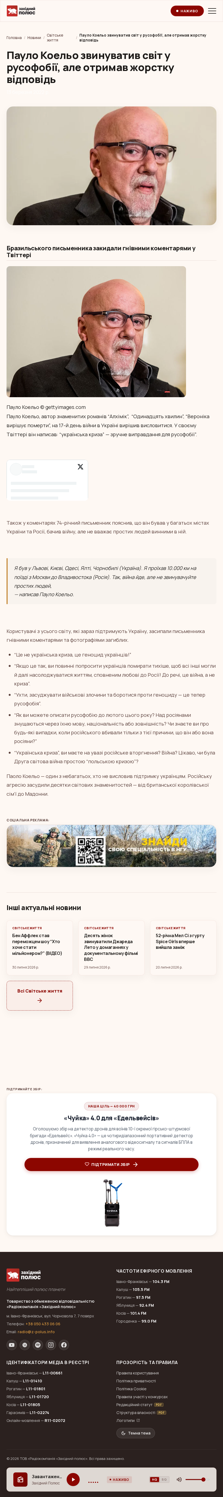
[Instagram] (51, 1345)
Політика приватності (136, 1380)
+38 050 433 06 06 (43, 1323)
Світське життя (55, 38)
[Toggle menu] (212, 11)
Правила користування (137, 1373)
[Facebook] (64, 1345)
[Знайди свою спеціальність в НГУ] (111, 846)
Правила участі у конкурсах (142, 1396)
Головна (14, 37)
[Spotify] (38, 1345)
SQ (164, 1479)
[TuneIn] (25, 1345)
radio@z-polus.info (36, 1331)
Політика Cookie (131, 1388)
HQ (154, 1479)
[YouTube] (12, 1345)
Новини (34, 37)
